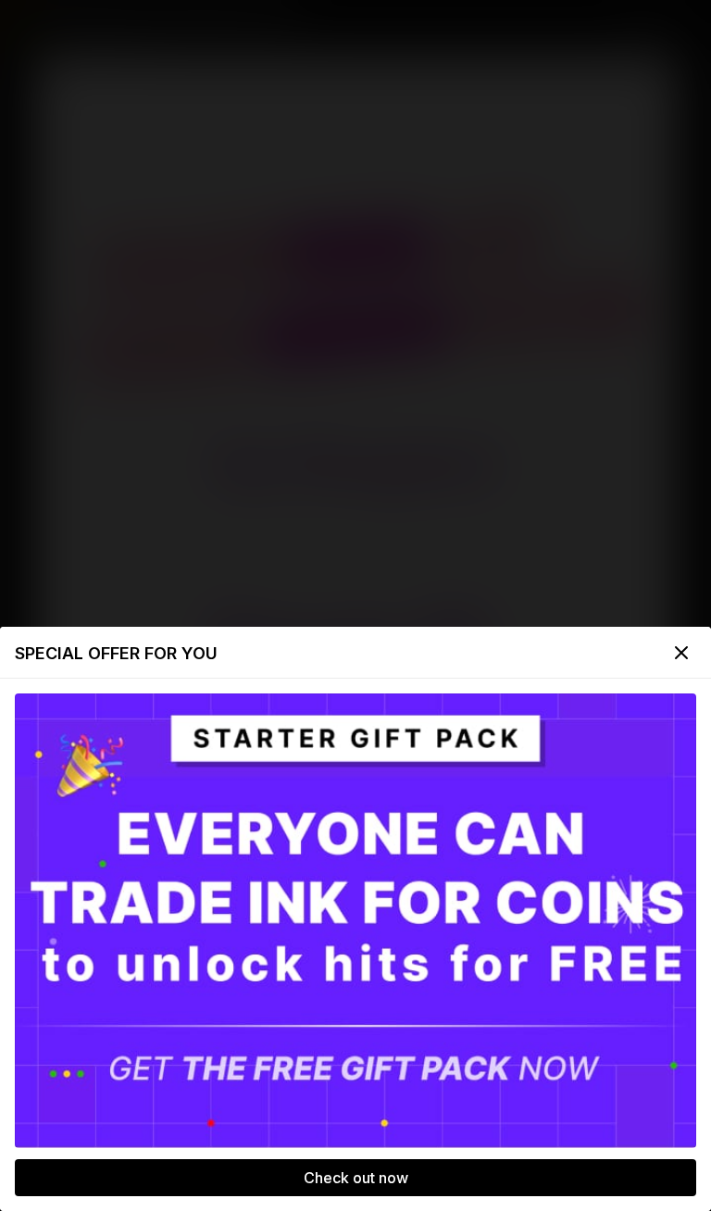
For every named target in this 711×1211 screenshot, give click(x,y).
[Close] (681, 653)
